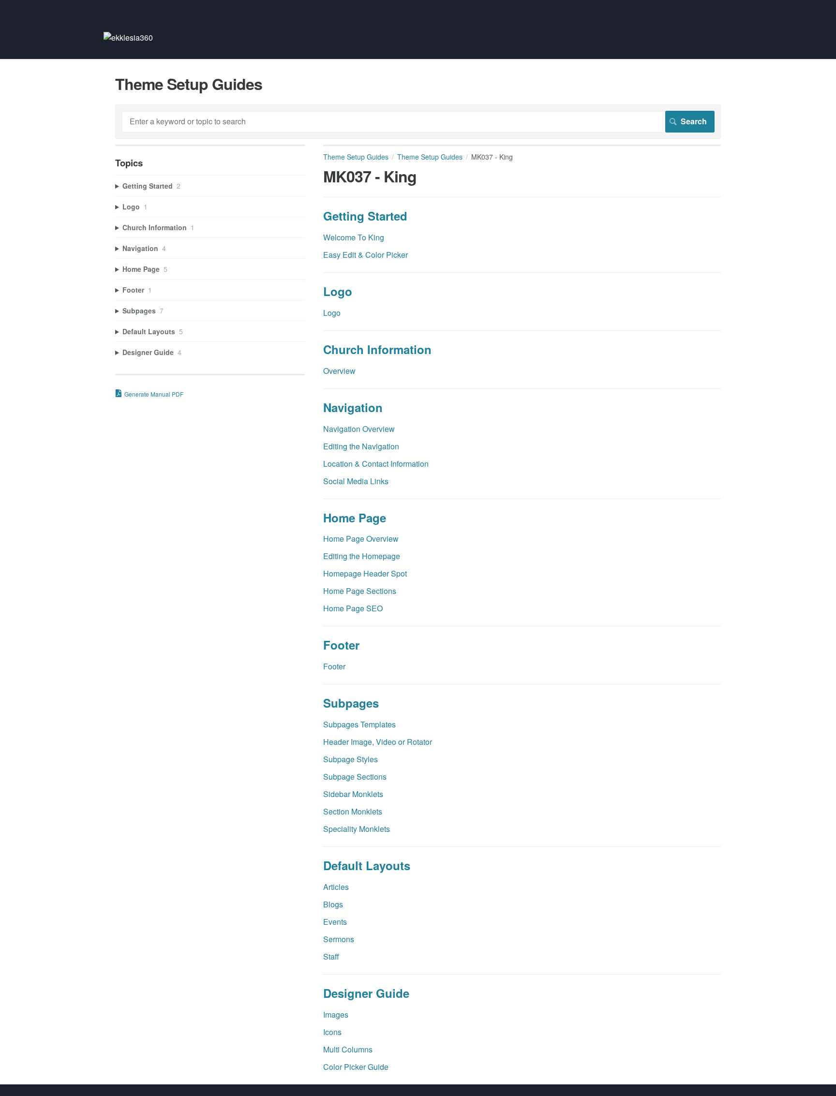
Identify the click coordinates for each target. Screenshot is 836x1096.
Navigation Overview (359, 428)
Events (335, 921)
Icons (332, 1031)
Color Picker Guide (355, 1066)
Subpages (351, 703)
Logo (337, 291)
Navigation (353, 407)
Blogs (333, 904)
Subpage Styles (350, 759)
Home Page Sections (359, 590)
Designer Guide (366, 993)
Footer (341, 645)
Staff (331, 956)
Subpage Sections (355, 776)
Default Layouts (366, 865)
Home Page (354, 517)
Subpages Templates (359, 724)
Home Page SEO (353, 608)
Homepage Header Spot (365, 573)
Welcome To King (353, 237)
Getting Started (365, 215)
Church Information (377, 349)
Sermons (338, 939)
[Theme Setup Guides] (128, 37)
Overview (339, 370)
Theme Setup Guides (355, 157)
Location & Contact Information (376, 463)
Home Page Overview (361, 538)
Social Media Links (355, 481)
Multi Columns (348, 1049)
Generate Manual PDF (153, 394)
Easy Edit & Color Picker (365, 254)
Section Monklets (352, 811)
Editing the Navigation (361, 446)
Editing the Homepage (361, 556)
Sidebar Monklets (353, 794)
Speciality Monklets (356, 828)
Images (335, 1014)
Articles (336, 886)
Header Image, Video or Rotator (377, 741)
